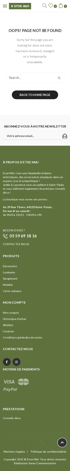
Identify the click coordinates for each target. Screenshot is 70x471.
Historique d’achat (14, 318)
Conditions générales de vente (22, 337)
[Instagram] (16, 362)
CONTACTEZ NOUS (16, 244)
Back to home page (35, 94)
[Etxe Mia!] (20, 5)
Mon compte (11, 312)
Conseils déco (12, 418)
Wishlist (8, 325)
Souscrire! (64, 136)
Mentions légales (14, 451)
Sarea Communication (42, 463)
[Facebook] (7, 362)
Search (59, 78)
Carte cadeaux (12, 291)
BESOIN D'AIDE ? (14, 230)
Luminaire (9, 272)
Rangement (10, 278)
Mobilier (8, 284)
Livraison (8, 331)
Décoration (10, 266)
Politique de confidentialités (49, 451)
